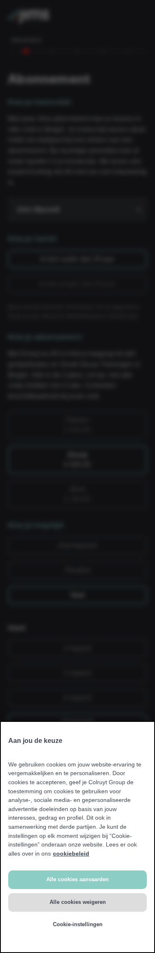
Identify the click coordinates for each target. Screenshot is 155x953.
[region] (77, 837)
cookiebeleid (71, 853)
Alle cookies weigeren (78, 902)
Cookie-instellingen (78, 924)
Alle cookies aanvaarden (77, 879)
